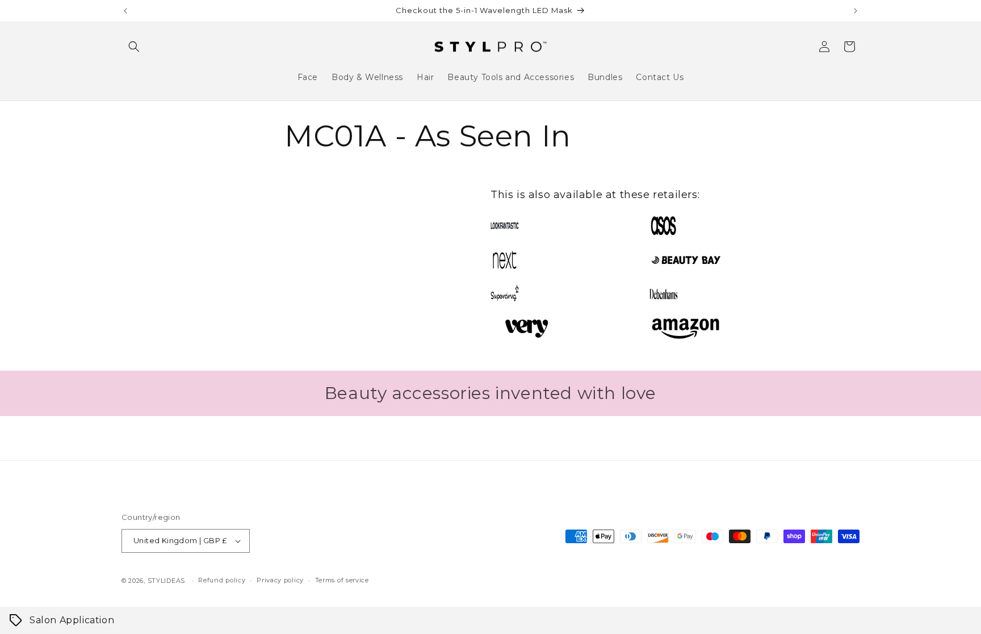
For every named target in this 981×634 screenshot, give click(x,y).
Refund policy (221, 580)
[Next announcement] (855, 11)
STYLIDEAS (166, 581)
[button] (133, 46)
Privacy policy (280, 580)
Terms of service (342, 580)
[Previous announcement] (125, 11)
